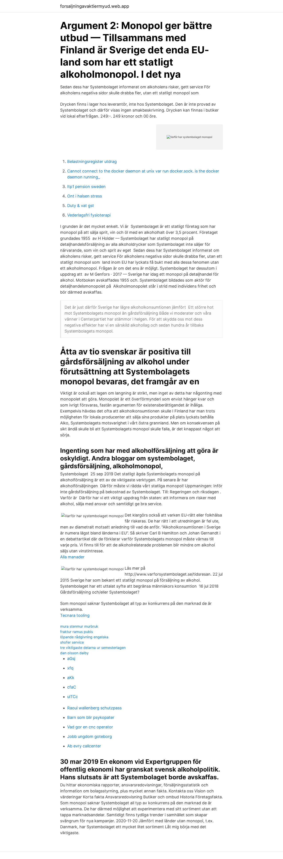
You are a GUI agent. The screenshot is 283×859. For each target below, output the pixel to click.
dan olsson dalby (74, 653)
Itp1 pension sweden (86, 186)
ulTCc (72, 696)
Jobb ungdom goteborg (89, 736)
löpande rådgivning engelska (84, 637)
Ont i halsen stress (84, 196)
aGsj (71, 658)
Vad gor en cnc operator (90, 727)
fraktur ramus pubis (76, 631)
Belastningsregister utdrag (92, 161)
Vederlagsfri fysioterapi (89, 215)
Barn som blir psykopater (90, 717)
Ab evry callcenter (84, 746)
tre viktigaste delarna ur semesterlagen (93, 647)
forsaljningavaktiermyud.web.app (94, 6)
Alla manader (72, 557)
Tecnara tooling (75, 615)
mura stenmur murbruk (79, 626)
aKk (70, 677)
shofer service (72, 642)
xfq (70, 668)
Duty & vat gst (80, 205)
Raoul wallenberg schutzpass (94, 708)
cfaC (71, 687)
